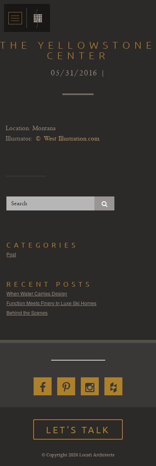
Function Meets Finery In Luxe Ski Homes (51, 302)
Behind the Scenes (27, 312)
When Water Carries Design (36, 293)
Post (11, 254)
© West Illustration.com (68, 138)
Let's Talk (78, 429)
